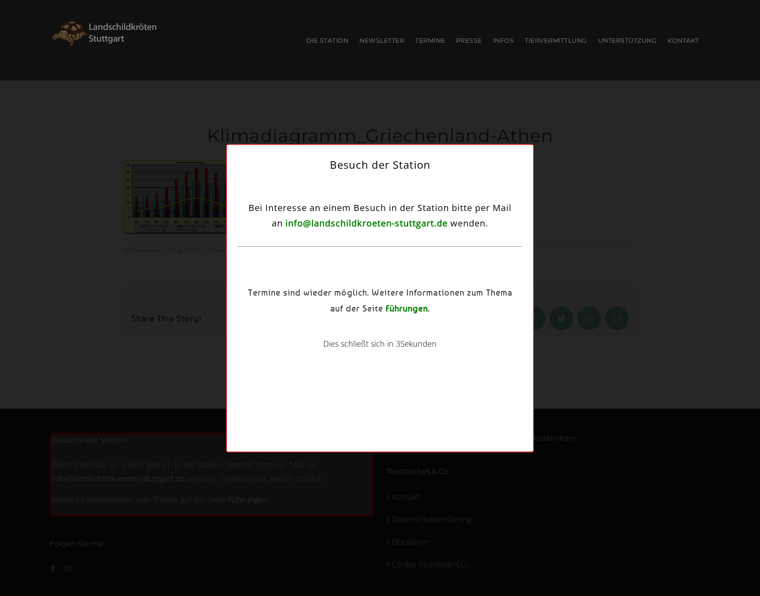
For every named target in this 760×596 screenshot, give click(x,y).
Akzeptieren (306, 333)
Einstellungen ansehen (449, 333)
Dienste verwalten (299, 309)
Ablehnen (375, 333)
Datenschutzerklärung (391, 355)
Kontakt (431, 355)
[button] (482, 240)
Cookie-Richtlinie (340, 355)
